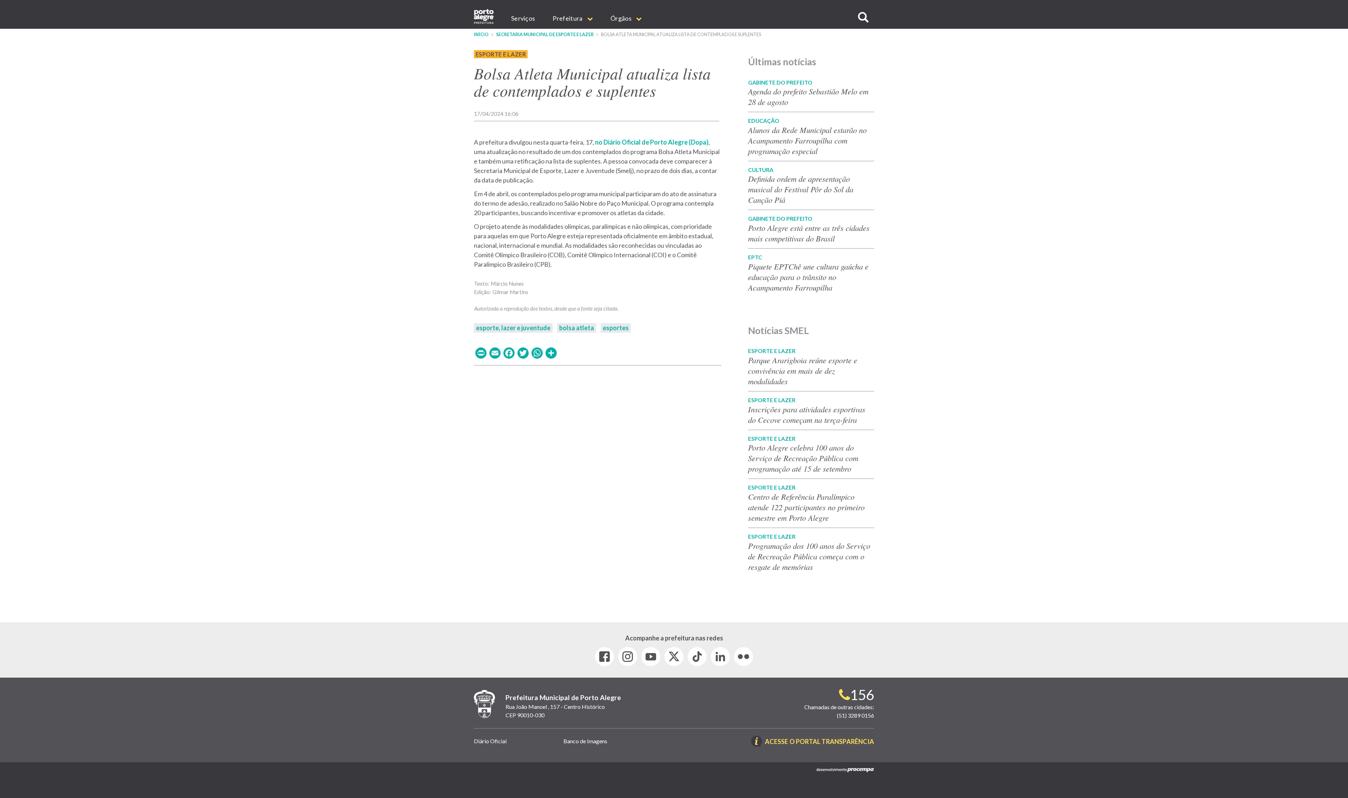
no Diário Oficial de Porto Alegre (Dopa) (651, 142)
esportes (616, 328)
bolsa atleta (576, 328)
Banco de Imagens (585, 741)
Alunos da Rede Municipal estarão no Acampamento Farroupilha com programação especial (807, 140)
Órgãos (621, 18)
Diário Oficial (490, 741)
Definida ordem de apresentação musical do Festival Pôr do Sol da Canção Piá (800, 189)
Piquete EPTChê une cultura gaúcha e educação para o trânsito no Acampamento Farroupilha (808, 277)
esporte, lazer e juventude (513, 328)
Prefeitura (568, 18)
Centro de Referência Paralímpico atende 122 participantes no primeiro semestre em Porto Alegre (806, 507)
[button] (863, 17)
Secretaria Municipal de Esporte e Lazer (545, 34)
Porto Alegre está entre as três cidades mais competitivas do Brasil (809, 233)
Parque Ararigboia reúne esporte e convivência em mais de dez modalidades (802, 370)
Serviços (523, 18)
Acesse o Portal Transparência (819, 742)
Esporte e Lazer (501, 54)
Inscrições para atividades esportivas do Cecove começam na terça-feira (806, 414)
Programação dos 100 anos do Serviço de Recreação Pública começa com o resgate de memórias (809, 556)
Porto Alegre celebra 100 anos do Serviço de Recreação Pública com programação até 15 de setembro (803, 458)
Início (481, 34)
